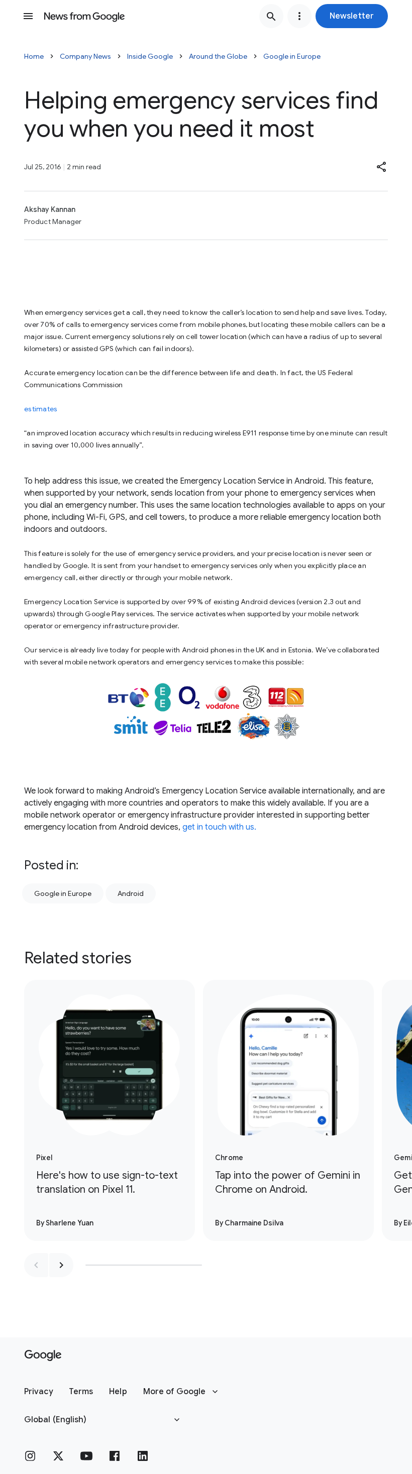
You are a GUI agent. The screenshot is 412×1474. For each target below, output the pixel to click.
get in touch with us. (219, 827)
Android (131, 893)
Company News (85, 56)
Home (34, 56)
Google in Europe (292, 56)
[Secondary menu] (299, 16)
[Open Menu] (28, 16)
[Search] (271, 16)
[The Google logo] (43, 1355)
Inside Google (150, 56)
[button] (352, 16)
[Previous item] (36, 1265)
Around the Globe (218, 56)
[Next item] (61, 1265)
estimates (40, 408)
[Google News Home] (84, 16)
